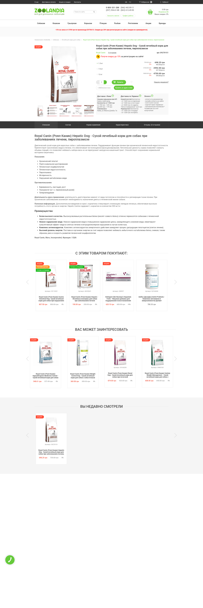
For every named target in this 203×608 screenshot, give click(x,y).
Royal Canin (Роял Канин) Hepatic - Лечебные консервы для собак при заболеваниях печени (84, 299)
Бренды (162, 23)
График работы (128, 16)
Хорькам (88, 23)
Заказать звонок (113, 16)
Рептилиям (133, 23)
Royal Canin (100, 53)
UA (126, 2)
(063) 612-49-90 (127, 10)
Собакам (41, 23)
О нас (37, 2)
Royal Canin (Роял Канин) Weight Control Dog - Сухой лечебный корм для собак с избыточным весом (82, 376)
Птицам (103, 23)
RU (130, 2)
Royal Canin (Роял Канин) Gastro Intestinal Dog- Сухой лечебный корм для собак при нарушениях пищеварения (51, 299)
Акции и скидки (64, 2)
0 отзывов (112, 53)
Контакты (77, 2)
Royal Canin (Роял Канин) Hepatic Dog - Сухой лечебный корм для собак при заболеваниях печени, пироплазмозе (51, 452)
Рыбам (117, 23)
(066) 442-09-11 (127, 7)
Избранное (146, 2)
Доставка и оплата (49, 2)
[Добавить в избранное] (131, 82)
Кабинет (165, 2)
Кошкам (56, 23)
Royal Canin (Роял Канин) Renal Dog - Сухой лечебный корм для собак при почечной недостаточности (120, 375)
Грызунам (72, 23)
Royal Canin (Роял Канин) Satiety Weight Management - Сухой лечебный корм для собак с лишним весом (157, 375)
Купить (120, 82)
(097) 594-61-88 (112, 10)
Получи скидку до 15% (111, 56)
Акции (148, 23)
